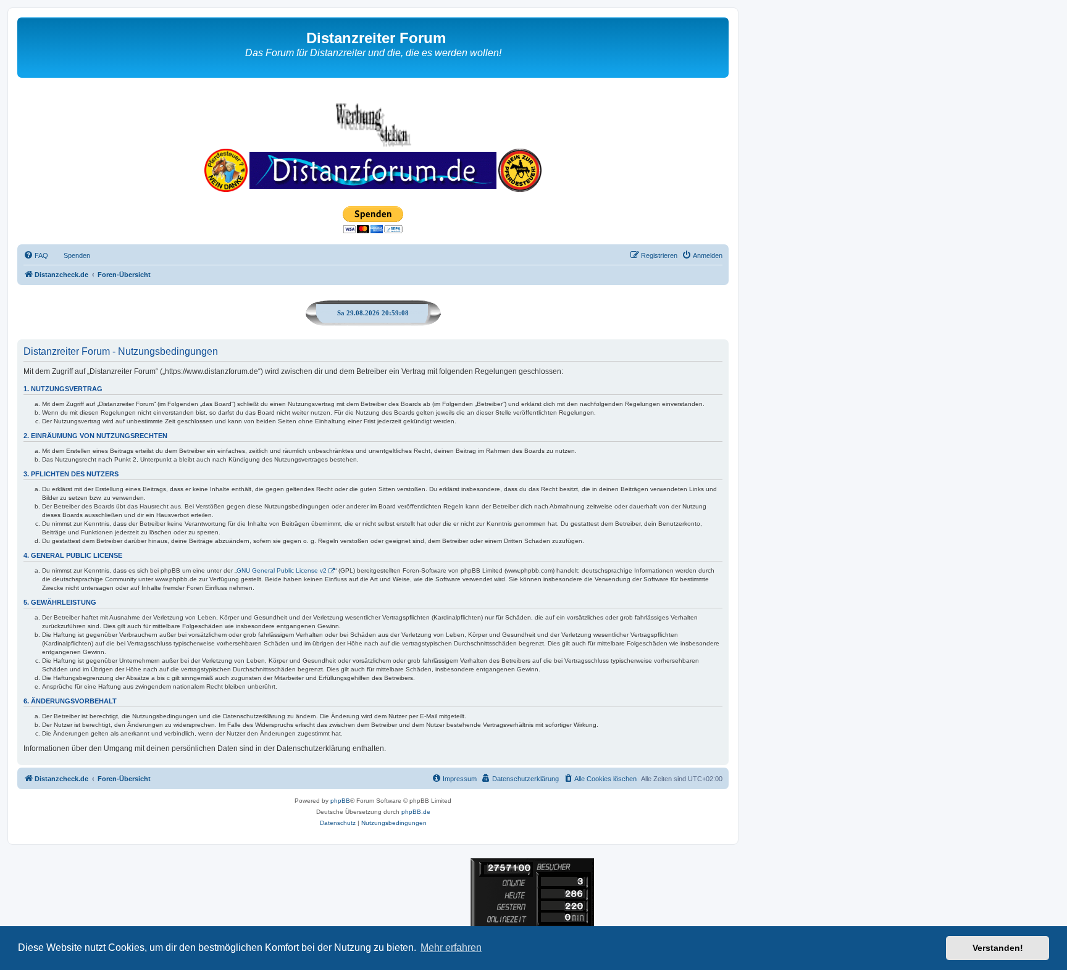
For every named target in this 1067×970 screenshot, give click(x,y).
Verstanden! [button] (998, 948)
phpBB (340, 800)
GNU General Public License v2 (281, 570)
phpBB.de (415, 811)
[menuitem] (35, 255)
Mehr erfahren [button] (451, 947)
